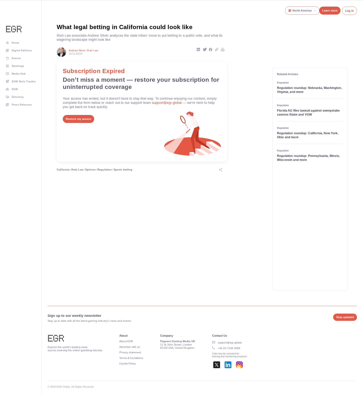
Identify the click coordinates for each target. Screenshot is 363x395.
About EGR (126, 341)
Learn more (329, 10)
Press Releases (22, 104)
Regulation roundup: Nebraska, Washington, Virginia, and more (309, 89)
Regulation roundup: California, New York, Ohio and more (307, 135)
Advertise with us (129, 346)
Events (16, 58)
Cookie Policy (127, 363)
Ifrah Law (77, 169)
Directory (18, 96)
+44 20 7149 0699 (229, 348)
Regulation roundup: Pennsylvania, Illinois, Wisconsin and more (308, 157)
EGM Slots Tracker (24, 81)
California (63, 169)
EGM (15, 89)
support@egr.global (167, 103)
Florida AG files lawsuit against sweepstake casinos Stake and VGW (308, 112)
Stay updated (345, 317)
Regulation (104, 169)
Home (15, 42)
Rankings (18, 65)
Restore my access (78, 118)
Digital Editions (22, 50)
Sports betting (123, 169)
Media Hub (19, 73)
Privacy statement (130, 352)
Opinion (90, 169)
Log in (349, 10)
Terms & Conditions (131, 358)
